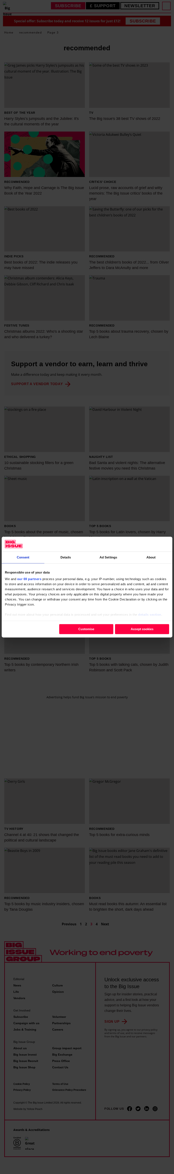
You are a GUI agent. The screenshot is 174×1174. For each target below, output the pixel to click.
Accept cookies (142, 629)
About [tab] (151, 557)
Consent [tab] (23, 557)
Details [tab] (65, 557)
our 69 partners (29, 579)
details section (149, 614)
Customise (86, 629)
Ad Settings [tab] (108, 557)
